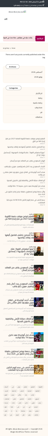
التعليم (33, 387)
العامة (29, 391)
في (29, 407)
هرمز (17, 415)
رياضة (40, 98)
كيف (6, 411)
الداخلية (14, 391)
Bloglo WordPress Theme (20, 431)
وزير (29, 415)
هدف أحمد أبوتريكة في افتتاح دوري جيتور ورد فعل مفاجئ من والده (24, 173)
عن (24, 407)
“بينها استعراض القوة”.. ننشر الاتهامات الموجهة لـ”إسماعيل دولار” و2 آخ (24, 154)
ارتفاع (25, 387)
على (18, 407)
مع (5, 415)
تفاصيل (22, 399)
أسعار (6, 387)
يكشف (36, 415)
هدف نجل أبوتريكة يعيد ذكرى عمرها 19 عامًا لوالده (26, 186)
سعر (40, 403)
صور (6, 407)
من (11, 415)
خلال (20, 403)
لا (11, 411)
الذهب (22, 391)
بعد (26, 395)
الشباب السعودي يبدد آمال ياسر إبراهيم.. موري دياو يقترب (24, 166)
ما (16, 411)
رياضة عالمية (37, 103)
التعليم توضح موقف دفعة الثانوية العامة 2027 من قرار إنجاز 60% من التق (25, 140)
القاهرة (37, 391)
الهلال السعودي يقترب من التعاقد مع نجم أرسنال (27, 160)
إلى (13, 387)
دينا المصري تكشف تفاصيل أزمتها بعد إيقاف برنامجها (26, 146)
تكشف (29, 399)
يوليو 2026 (38, 77)
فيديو (36, 407)
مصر (30, 411)
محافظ (23, 411)
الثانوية (40, 387)
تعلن (14, 399)
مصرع (37, 411)
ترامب (32, 395)
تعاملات (7, 399)
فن (41, 112)
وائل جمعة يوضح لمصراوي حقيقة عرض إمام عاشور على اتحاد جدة (25, 193)
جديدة (6, 403)
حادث (13, 403)
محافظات (38, 117)
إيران (19, 387)
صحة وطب (38, 107)
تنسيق (37, 399)
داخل (26, 403)
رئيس (33, 403)
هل (23, 415)
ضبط (12, 407)
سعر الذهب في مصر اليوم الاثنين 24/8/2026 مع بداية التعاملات (26, 201)
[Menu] (6, 19)
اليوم (6, 395)
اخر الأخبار (39, 93)
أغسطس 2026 (36, 72)
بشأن (19, 395)
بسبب (12, 395)
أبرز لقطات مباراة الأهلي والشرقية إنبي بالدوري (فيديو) (26, 180)
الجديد (6, 391)
